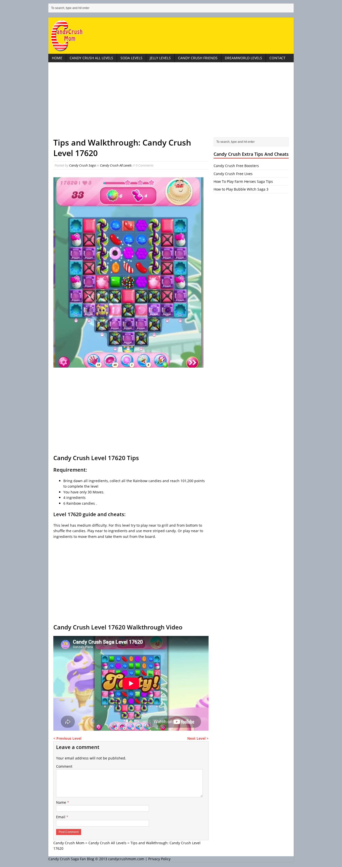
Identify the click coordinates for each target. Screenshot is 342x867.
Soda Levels (131, 58)
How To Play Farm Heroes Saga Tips (243, 181)
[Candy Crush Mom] (171, 36)
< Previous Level (67, 738)
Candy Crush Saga (82, 165)
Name (61, 802)
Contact (277, 58)
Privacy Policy (159, 858)
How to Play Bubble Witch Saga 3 (241, 189)
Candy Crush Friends (198, 58)
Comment (64, 766)
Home (57, 58)
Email (61, 816)
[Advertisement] (171, 102)
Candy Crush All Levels (91, 58)
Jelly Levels (160, 58)
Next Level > (198, 738)
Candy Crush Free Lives (233, 173)
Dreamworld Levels (243, 58)
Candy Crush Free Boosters (236, 165)
